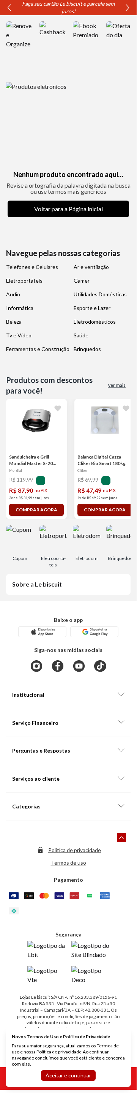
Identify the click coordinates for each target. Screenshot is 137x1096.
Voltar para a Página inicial (68, 208)
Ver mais (117, 385)
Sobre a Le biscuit (37, 584)
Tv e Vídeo (18, 335)
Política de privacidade (74, 850)
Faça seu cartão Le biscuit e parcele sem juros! (68, 7)
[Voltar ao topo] (121, 837)
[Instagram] (36, 666)
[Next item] (127, 7)
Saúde (81, 335)
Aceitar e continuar (68, 1075)
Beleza (14, 321)
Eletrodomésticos (95, 321)
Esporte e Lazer (92, 308)
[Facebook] (58, 666)
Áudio (13, 294)
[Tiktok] (100, 666)
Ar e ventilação (91, 267)
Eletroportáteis (24, 280)
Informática (19, 308)
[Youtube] (79, 666)
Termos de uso (68, 862)
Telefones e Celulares (32, 267)
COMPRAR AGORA (36, 509)
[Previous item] (9, 7)
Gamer (82, 280)
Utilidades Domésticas (100, 294)
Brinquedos (87, 349)
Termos (105, 1046)
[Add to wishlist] (58, 408)
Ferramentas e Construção (37, 349)
